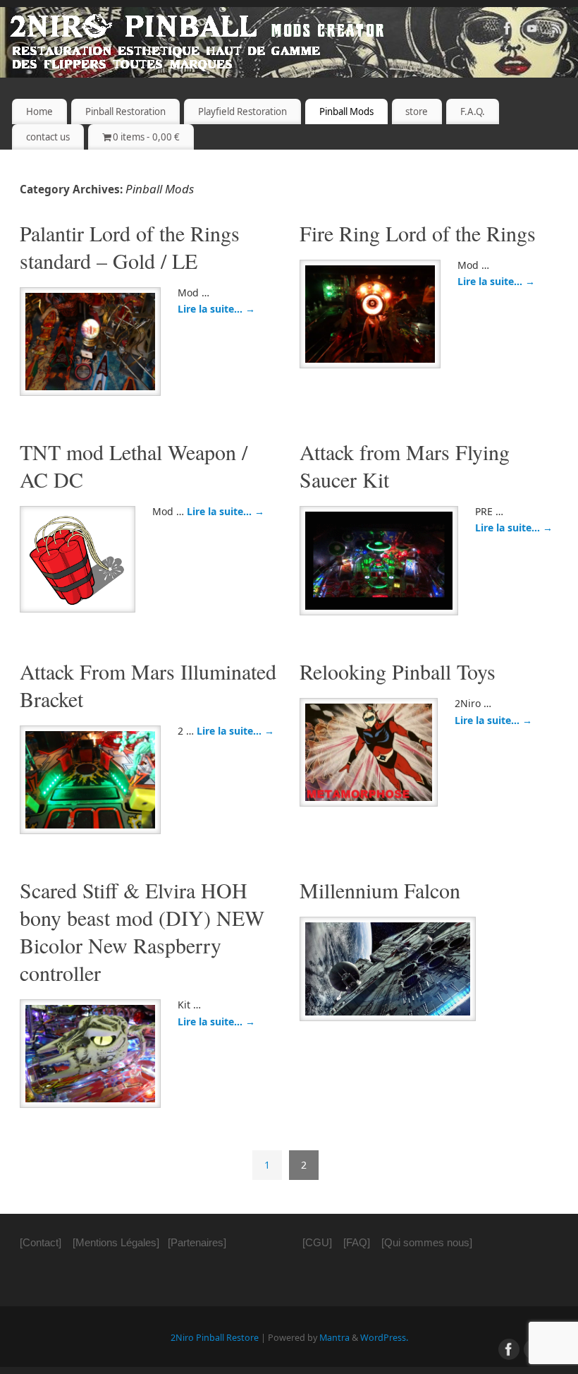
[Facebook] (507, 31)
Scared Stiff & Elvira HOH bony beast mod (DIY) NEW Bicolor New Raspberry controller (142, 931)
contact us (48, 137)
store (416, 111)
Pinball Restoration (125, 111)
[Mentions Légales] (116, 1242)
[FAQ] (356, 1242)
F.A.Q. (472, 111)
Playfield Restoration (242, 111)
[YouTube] (532, 31)
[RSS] (556, 31)
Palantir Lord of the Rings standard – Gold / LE (130, 247)
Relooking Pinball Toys (398, 671)
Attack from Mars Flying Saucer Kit (405, 465)
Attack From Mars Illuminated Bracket (148, 685)
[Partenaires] (197, 1242)
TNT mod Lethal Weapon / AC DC (133, 465)
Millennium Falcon (380, 890)
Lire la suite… (216, 308)
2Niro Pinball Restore (215, 1338)
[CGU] (317, 1242)
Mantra (334, 1338)
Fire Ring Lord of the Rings (418, 233)
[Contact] (40, 1242)
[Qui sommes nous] (426, 1242)
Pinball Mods (346, 111)
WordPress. (384, 1338)
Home (39, 111)
